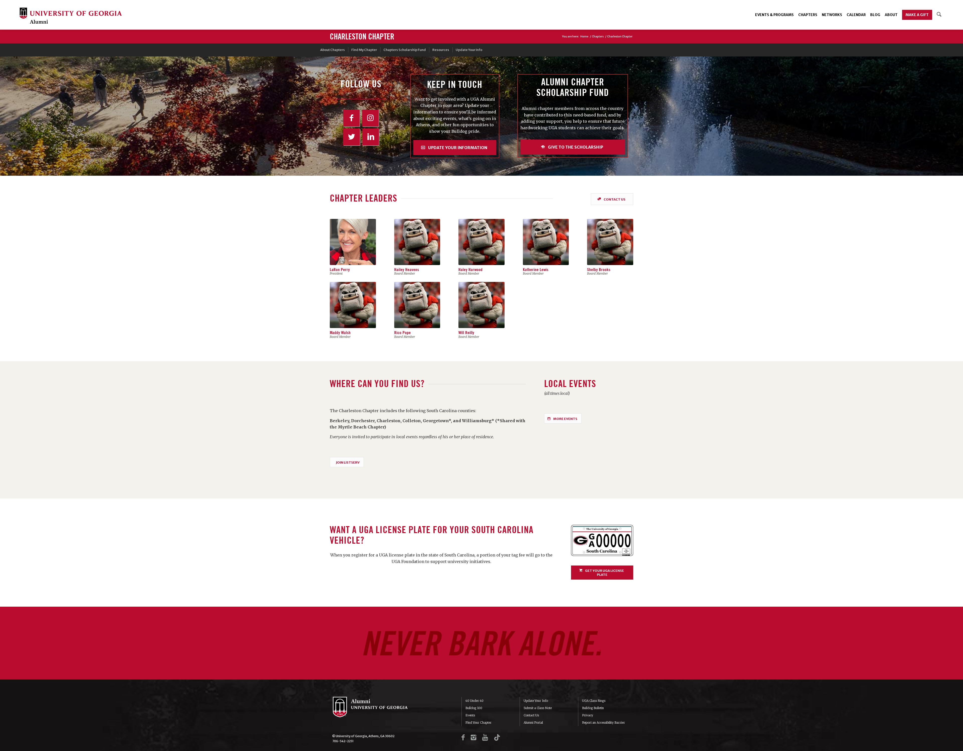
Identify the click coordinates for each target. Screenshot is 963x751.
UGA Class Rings (593, 701)
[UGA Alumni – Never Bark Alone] (70, 16)
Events (470, 715)
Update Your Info (536, 701)
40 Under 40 (474, 701)
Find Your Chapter (478, 722)
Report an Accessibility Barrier (603, 722)
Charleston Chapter (362, 37)
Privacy (587, 715)
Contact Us (531, 715)
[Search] (939, 15)
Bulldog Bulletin (593, 708)
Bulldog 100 (473, 708)
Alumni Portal (533, 722)
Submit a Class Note (538, 708)
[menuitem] (774, 15)
